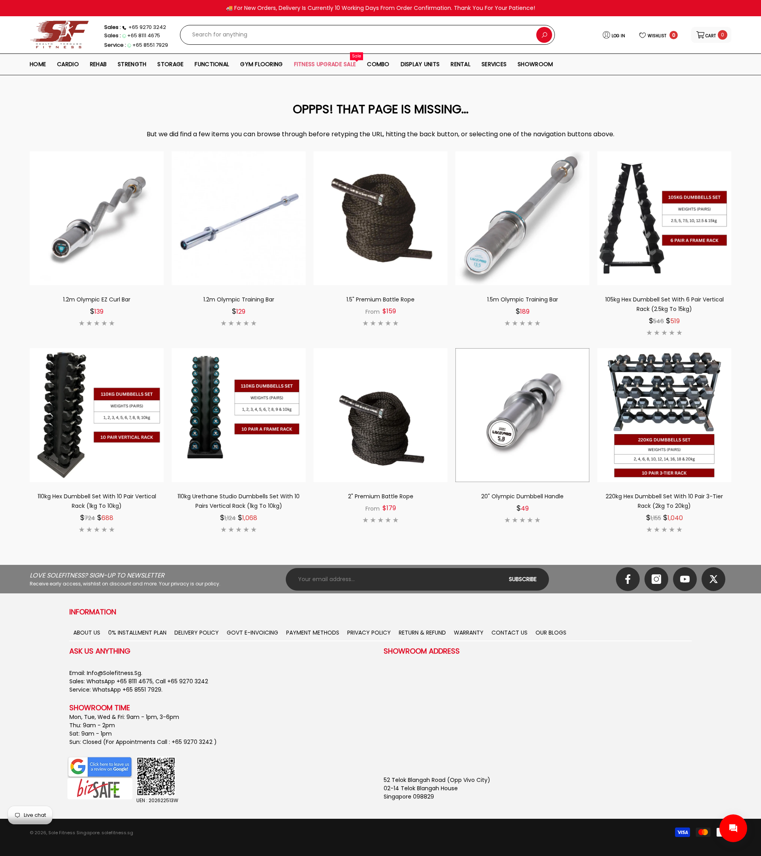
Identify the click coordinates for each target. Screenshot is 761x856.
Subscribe (523, 579)
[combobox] (358, 35)
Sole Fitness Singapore (73, 832)
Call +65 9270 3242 (181, 681)
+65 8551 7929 (150, 45)
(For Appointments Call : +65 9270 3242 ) (160, 742)
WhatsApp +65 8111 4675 (119, 681)
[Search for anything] (367, 35)
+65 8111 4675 (143, 35)
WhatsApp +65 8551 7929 (126, 690)
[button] (711, 35)
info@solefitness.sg (114, 673)
